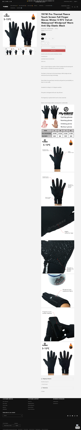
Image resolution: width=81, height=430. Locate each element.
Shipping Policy (31, 403)
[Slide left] (4, 51)
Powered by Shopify (14, 429)
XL (53, 39)
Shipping (42, 30)
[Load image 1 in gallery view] (8, 51)
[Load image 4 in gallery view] (30, 51)
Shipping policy (37, 429)
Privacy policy (26, 429)
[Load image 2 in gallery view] (16, 51)
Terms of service (31, 429)
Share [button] (43, 391)
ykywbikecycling (8, 429)
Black (44, 34)
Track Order (5, 405)
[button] (36, 6)
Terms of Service (31, 409)
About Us (30, 401)
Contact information (45, 429)
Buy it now (53, 50)
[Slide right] (35, 51)
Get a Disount (5, 401)
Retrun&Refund (31, 405)
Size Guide (5, 403)
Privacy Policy (30, 407)
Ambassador (55, 401)
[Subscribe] (21, 415)
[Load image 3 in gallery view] (23, 51)
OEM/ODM (5, 409)
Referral (4, 407)
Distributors (55, 403)
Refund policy (20, 429)
